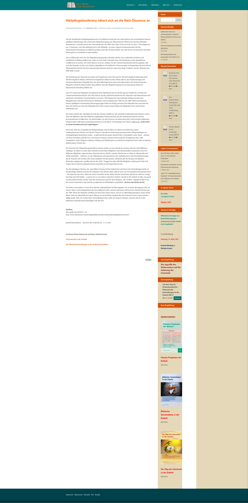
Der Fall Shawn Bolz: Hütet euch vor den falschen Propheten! (170, 155)
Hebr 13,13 (70, 198)
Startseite (87, 495)
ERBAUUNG (154, 5)
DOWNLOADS (178, 5)
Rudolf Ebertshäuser (75, 28)
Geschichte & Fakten (105, 28)
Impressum (69, 495)
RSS (92, 495)
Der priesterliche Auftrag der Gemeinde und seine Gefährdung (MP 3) (174, 105)
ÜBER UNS (166, 5)
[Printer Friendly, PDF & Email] (148, 260)
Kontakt (97, 495)
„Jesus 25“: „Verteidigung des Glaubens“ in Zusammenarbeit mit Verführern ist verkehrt (171, 175)
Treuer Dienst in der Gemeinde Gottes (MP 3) (174, 131)
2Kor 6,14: (136, 122)
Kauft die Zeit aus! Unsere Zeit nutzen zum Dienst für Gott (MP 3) (174, 78)
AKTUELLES (130, 5)
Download (177, 298)
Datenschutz (78, 495)
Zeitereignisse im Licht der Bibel (122, 28)
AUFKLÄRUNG (142, 5)
